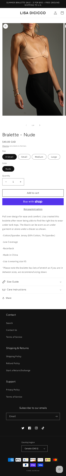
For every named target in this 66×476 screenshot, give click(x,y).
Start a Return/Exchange (18, 370)
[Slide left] (26, 125)
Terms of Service (14, 337)
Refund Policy (13, 363)
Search (9, 323)
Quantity (6, 175)
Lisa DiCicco (35, 470)
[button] (33, 282)
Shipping (5, 146)
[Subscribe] (56, 416)
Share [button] (9, 298)
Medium (39, 156)
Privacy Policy (12, 389)
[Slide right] (39, 125)
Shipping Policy (13, 356)
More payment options (33, 209)
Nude (8, 168)
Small (24, 156)
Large (54, 156)
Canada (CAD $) (32, 448)
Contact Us (11, 330)
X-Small (10, 156)
